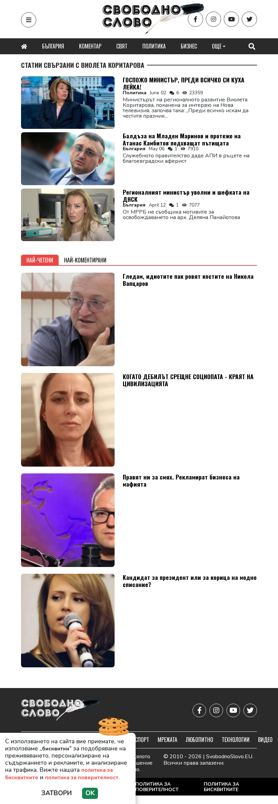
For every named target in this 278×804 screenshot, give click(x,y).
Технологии (236, 740)
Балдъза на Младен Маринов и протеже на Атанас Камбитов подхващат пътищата (182, 139)
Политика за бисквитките (221, 787)
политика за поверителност (81, 777)
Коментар (90, 46)
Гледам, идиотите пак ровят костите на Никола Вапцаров (188, 280)
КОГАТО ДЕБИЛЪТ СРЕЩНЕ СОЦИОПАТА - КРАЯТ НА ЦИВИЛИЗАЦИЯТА (188, 380)
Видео (265, 740)
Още (216, 46)
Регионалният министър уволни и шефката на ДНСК (186, 195)
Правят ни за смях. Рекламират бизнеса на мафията (181, 480)
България (53, 46)
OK (90, 793)
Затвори (56, 793)
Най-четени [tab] (39, 260)
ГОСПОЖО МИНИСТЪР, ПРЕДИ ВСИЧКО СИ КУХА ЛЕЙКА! (183, 83)
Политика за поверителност (157, 787)
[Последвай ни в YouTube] (231, 19)
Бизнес (189, 46)
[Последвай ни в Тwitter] (249, 19)
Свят (121, 46)
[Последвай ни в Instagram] (213, 19)
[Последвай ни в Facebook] (195, 19)
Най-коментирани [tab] (85, 260)
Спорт (142, 740)
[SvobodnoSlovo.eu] (60, 710)
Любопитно (199, 740)
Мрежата (167, 740)
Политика (154, 46)
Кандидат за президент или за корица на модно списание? (190, 581)
